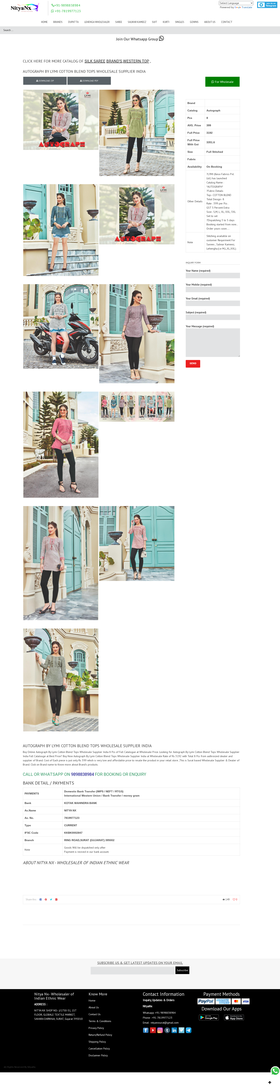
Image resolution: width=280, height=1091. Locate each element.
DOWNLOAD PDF (90, 80)
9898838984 (82, 774)
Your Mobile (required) (199, 284)
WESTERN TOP (136, 61)
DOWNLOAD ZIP (46, 80)
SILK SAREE (95, 61)
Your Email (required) (198, 298)
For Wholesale (224, 82)
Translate (247, 7)
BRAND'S (114, 61)
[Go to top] (269, 1082)
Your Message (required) (200, 326)
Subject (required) (196, 312)
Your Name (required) (198, 270)
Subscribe (182, 970)
